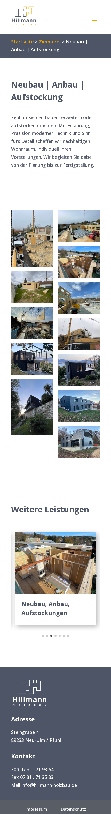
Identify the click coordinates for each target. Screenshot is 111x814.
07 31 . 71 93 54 (37, 769)
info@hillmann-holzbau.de (49, 785)
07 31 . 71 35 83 (36, 777)
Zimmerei (50, 42)
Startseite (22, 42)
